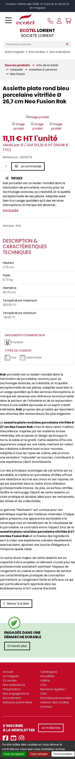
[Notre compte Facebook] (6, 738)
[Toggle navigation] (8, 20)
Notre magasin (14, 52)
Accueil (8, 672)
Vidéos (45, 680)
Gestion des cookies (54, 702)
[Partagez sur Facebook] (24, 178)
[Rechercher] (68, 44)
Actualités (47, 676)
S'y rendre (10, 680)
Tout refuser (39, 754)
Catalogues (48, 672)
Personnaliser (63, 754)
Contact (46, 707)
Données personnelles (56, 698)
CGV (43, 685)
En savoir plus (17, 646)
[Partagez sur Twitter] (30, 178)
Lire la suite (10, 210)
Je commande (30, 166)
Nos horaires (37, 52)
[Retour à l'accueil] (19, 19)
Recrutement (12, 698)
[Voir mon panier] (67, 21)
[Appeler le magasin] (50, 21)
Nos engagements (16, 694)
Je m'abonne (51, 728)
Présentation (12, 689)
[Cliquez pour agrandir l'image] (37, 117)
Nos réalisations (60, 52)
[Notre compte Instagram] (22, 738)
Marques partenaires (17, 702)
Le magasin (11, 676)
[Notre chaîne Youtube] (14, 738)
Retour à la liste (18, 603)
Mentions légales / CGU (53, 691)
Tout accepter (13, 754)
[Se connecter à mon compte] (59, 21)
